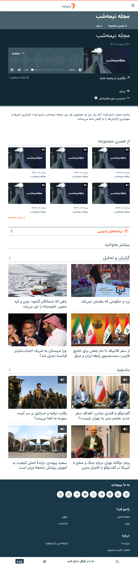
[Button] (124, 92)
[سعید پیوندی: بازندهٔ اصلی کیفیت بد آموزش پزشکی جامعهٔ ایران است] (37, 441)
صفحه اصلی (123, 517)
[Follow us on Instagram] (68, 494)
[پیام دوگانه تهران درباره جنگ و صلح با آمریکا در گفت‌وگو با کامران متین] (100, 441)
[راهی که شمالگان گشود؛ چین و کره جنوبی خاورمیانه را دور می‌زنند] (37, 280)
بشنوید (123, 370)
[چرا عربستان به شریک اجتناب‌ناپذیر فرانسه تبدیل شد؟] (37, 329)
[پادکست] (44, 561)
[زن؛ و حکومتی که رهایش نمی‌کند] (100, 280)
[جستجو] (117, 561)
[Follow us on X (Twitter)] (93, 494)
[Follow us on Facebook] (109, 494)
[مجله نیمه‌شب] (111, 158)
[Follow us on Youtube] (85, 494)
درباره (99, 26)
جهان (65, 517)
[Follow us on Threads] (60, 494)
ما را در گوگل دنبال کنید (80, 561)
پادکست (63, 524)
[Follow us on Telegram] (101, 494)
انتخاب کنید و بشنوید (118, 550)
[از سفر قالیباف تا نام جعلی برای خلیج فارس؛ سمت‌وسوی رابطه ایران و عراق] (100, 329)
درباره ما (125, 543)
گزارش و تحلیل (116, 258)
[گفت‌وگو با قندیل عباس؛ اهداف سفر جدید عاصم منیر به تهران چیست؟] (100, 392)
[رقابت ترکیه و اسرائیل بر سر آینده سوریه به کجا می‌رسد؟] (37, 392)
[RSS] (118, 494)
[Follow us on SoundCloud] (76, 494)
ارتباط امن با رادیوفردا (57, 543)
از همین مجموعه (117, 26)
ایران (127, 524)
